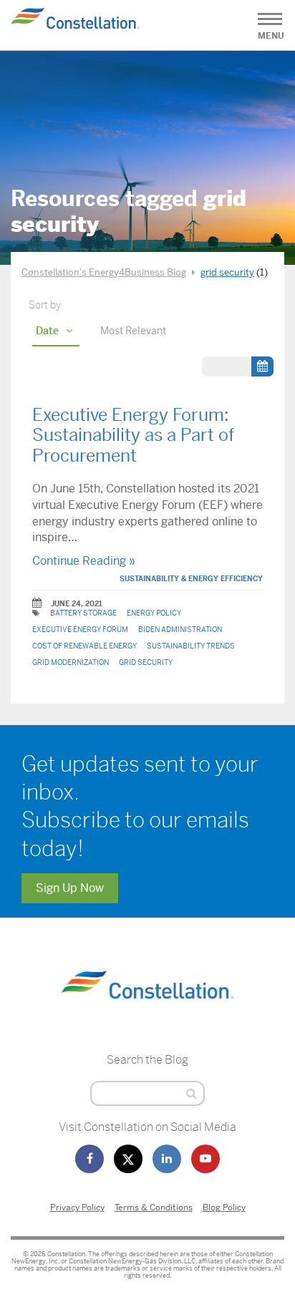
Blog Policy (224, 1207)
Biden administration (180, 629)
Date (47, 330)
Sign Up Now (70, 887)
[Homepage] (147, 1015)
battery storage (83, 613)
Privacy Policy (77, 1207)
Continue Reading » (83, 560)
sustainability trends (191, 646)
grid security (146, 662)
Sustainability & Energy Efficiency (191, 578)
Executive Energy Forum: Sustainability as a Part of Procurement (133, 435)
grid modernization (70, 662)
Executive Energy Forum (80, 629)
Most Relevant (133, 330)
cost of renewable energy (84, 646)
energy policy (154, 613)
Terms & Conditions (154, 1207)
